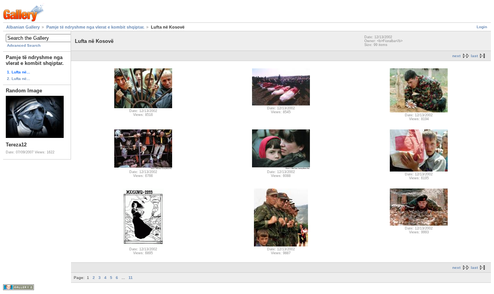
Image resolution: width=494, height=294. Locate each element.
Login (482, 27)
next (456, 56)
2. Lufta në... (18, 78)
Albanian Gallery (23, 27)
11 (131, 277)
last (474, 56)
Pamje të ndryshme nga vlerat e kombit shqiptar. (95, 27)
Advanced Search (24, 45)
